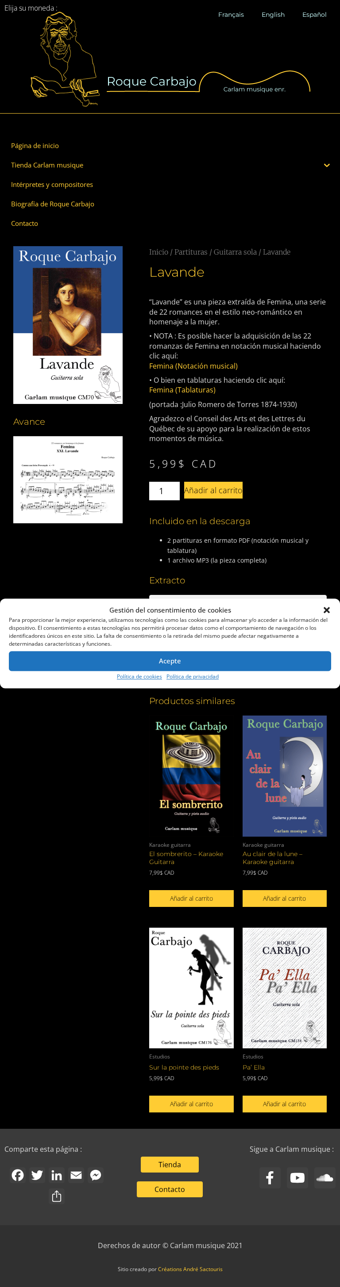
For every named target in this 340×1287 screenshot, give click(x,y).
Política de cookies (139, 676)
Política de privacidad (192, 676)
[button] (326, 610)
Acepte (170, 661)
